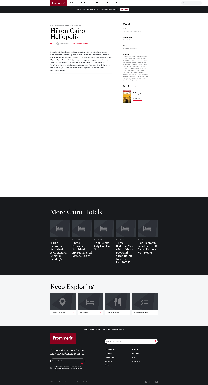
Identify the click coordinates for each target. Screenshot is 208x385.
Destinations (74, 3)
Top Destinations (110, 349)
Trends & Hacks (96, 3)
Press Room (136, 361)
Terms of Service (86, 381)
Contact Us (135, 353)
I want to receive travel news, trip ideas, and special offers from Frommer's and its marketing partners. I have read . (68, 368)
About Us (135, 349)
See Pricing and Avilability (80, 43)
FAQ (133, 357)
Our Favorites (108, 3)
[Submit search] (200, 3)
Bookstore (119, 3)
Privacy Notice (77, 381)
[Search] (155, 341)
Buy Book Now (137, 98)
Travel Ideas (84, 3)
